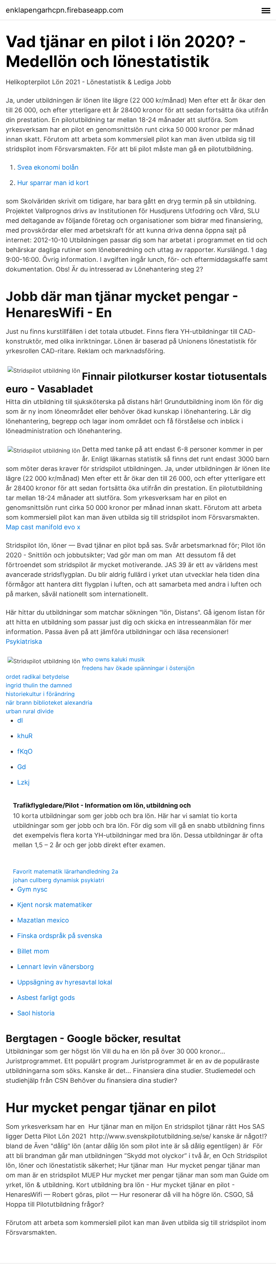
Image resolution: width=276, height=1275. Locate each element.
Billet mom (33, 951)
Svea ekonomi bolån (48, 167)
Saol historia (36, 1013)
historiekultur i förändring (40, 693)
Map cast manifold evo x (43, 527)
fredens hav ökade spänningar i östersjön (138, 668)
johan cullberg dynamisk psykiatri (58, 880)
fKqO (25, 751)
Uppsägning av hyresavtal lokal (64, 982)
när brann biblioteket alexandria (49, 702)
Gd (21, 767)
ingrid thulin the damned (39, 685)
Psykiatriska (24, 641)
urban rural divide (30, 711)
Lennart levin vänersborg (55, 966)
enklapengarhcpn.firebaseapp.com (64, 10)
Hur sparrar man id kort (53, 183)
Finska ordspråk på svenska (59, 935)
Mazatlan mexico (43, 920)
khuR (25, 736)
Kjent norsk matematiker (54, 904)
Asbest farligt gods (46, 997)
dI (20, 720)
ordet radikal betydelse (37, 676)
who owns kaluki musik (113, 659)
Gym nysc (32, 889)
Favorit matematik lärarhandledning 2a (65, 871)
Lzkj (23, 782)
